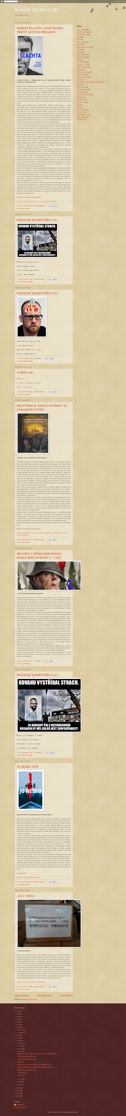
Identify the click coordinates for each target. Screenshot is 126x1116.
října (19, 1035)
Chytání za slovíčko (82, 77)
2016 (17, 1096)
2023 (17, 1019)
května (20, 1049)
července (20, 1043)
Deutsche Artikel (81, 57)
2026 (17, 1011)
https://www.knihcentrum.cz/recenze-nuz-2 (28, 877)
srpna (19, 1040)
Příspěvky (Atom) (32, 999)
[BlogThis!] (51, 206)
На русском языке (82, 89)
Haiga (78, 59)
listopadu (20, 1032)
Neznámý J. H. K (82, 64)
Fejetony (79, 44)
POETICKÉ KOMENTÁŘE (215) (37, 293)
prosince (20, 1030)
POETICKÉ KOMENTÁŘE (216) (37, 220)
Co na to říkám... (26, 663)
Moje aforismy (81, 99)
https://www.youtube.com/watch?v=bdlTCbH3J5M (31, 982)
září (19, 1038)
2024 (17, 1016)
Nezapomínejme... (82, 114)
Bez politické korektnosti (84, 94)
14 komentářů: (38, 752)
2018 (17, 1090)
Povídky (79, 49)
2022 (17, 1022)
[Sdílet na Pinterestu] (56, 206)
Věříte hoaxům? (81, 87)
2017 (17, 1093)
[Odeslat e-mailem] (49, 206)
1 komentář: (37, 661)
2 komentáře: (38, 358)
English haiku (80, 119)
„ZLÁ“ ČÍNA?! (26, 896)
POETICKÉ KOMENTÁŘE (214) (37, 675)
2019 (17, 1088)
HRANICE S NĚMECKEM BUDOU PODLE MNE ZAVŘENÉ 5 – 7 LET (39, 555)
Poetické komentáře (26, 282)
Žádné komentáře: (40, 206)
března (20, 1079)
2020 (17, 1027)
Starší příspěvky (66, 996)
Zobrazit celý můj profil (20, 1107)
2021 (17, 1025)
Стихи (78, 107)
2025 (17, 1014)
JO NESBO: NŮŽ (27, 767)
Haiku (78, 37)
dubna (20, 1051)
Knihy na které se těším (83, 47)
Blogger (76, 1112)
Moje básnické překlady (83, 72)
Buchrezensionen (82, 109)
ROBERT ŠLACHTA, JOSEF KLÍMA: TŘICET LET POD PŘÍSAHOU (40, 30)
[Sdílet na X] (53, 206)
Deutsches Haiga (82, 74)
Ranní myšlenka (81, 117)
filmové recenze (81, 102)
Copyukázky (80, 97)
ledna (19, 1084)
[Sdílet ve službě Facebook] (55, 206)
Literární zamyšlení (82, 67)
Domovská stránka (44, 996)
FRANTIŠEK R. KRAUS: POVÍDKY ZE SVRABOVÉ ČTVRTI (42, 407)
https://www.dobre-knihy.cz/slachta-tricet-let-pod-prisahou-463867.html (37, 201)
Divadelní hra (80, 112)
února (19, 1081)
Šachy (78, 104)
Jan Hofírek (19, 1104)
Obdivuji (79, 84)
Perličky (79, 52)
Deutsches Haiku (82, 54)
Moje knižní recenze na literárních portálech (89, 82)
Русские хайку (25, 394)
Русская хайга (81, 92)
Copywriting (80, 69)
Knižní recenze (25, 208)
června (20, 1046)
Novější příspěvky (22, 996)
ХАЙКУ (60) (25, 372)
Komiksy (79, 79)
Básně (78, 39)
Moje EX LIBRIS (81, 62)
